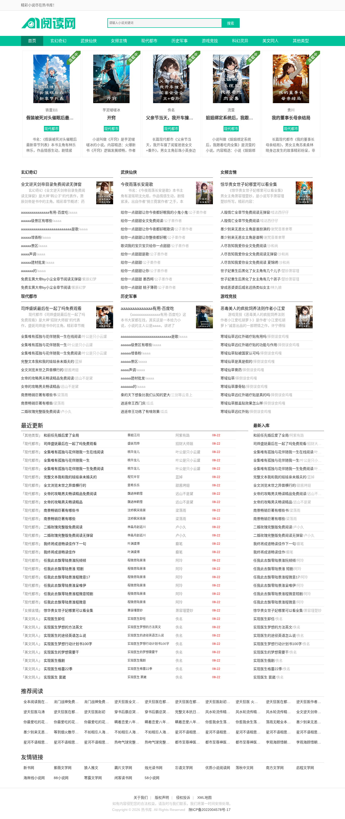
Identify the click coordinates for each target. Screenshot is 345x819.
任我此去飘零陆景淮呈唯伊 (65, 585)
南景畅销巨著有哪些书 (38, 395)
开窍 (111, 118)
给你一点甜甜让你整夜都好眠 (144, 237)
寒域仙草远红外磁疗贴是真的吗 (245, 395)
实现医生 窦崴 (55, 677)
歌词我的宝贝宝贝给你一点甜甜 (145, 246)
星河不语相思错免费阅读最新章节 (292, 732)
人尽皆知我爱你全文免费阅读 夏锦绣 (249, 262)
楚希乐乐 (134, 485)
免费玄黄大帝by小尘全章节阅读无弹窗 (51, 279)
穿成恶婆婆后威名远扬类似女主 (245, 287)
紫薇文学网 (62, 768)
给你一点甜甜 (131, 262)
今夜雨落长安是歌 (137, 184)
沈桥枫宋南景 (137, 510)
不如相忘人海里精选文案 (133, 732)
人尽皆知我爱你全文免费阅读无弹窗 (248, 254)
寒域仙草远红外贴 (234, 412)
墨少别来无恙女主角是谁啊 (241, 237)
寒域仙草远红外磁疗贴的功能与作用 (248, 345)
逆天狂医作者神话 (310, 702)
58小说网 (152, 778)
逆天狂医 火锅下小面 (252, 702)
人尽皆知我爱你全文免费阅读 (243, 246)
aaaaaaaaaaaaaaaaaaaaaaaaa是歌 (50, 229)
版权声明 (162, 797)
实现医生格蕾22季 (58, 669)
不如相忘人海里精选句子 (164, 732)
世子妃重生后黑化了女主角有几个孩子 (250, 279)
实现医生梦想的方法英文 (63, 627)
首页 (32, 41)
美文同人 (270, 41)
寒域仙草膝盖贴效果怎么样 (241, 403)
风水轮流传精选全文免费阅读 (289, 712)
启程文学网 (305, 768)
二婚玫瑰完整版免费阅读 (40, 412)
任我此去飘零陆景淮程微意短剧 (68, 594)
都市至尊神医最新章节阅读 (196, 742)
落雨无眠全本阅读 (280, 722)
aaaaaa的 (29, 271)
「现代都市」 (31, 444)
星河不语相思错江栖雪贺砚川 (259, 732)
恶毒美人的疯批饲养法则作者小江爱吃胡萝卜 (252, 309)
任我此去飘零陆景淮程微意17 (67, 577)
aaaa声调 (28, 254)
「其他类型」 (31, 435)
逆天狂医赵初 (94, 712)
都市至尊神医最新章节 (253, 742)
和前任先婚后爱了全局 (61, 435)
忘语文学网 (184, 768)
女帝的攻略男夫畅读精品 (40, 386)
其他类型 (301, 41)
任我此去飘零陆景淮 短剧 (64, 569)
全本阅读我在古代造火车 (42, 702)
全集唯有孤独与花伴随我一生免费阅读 (51, 353)
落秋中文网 (244, 768)
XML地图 (204, 797)
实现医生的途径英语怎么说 (65, 635)
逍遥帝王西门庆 (133, 403)
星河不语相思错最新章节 (73, 742)
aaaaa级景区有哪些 (36, 221)
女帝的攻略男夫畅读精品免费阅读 (47, 378)
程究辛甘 (134, 477)
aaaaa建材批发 (33, 262)
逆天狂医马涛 (34, 712)
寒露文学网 (93, 778)
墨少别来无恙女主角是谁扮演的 (245, 229)
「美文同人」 (31, 619)
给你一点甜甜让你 (135, 271)
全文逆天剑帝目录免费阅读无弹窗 (51, 184)
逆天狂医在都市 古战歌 (284, 702)
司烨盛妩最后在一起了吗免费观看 (51, 308)
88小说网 (61, 778)
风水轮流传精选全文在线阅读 (259, 712)
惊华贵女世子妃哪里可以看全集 (248, 184)
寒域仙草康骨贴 (232, 386)
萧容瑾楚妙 (135, 610)
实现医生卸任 (54, 619)
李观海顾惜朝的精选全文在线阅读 (292, 742)
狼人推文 (91, 768)
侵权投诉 (183, 797)
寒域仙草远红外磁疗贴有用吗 (243, 336)
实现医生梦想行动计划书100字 (68, 644)
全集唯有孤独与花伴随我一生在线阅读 (51, 336)
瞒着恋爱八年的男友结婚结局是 (200, 722)
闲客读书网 (123, 778)
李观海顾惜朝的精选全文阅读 (319, 742)
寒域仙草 (227, 378)
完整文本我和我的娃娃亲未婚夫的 (47, 361)
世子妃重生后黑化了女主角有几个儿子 (250, 271)
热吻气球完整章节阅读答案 (135, 742)
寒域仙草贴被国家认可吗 (239, 353)
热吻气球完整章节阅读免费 (166, 742)
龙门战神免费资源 (98, 702)
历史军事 (179, 41)
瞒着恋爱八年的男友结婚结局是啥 (140, 722)
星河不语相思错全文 (39, 742)
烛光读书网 (153, 768)
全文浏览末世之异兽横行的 (42, 370)
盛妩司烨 (134, 443)
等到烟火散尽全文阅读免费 (75, 732)
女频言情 (119, 41)
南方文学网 (275, 768)
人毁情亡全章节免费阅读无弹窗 (245, 212)
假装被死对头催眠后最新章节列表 (51, 118)
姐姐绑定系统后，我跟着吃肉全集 (231, 118)
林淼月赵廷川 (137, 527)
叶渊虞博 (134, 543)
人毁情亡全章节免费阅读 (239, 221)
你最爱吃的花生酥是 (100, 722)
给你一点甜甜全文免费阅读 (142, 221)
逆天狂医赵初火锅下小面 (224, 702)
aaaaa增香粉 (31, 237)
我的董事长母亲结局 (291, 118)
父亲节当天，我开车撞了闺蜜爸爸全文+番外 (171, 118)
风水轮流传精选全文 (221, 712)
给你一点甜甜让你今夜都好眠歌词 (147, 229)
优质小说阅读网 (217, 768)
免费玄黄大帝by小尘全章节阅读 (46, 287)
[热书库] (49, 23)
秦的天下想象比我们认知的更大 (145, 395)
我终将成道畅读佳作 (60, 552)
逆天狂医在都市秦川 (70, 712)
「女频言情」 (31, 610)
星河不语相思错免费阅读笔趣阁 (200, 732)
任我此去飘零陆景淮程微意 (65, 602)
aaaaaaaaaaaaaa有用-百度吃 (44, 212)
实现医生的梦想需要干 (61, 652)
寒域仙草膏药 (231, 370)
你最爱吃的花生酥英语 (71, 722)
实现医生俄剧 (54, 660)
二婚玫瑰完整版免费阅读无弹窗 (68, 535)
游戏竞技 (210, 41)
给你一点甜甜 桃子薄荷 (139, 287)
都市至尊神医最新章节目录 (226, 742)
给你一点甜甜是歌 (135, 254)
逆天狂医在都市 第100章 (164, 702)
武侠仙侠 (89, 41)
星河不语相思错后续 (100, 742)
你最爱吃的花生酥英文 (41, 722)
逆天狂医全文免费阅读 (132, 702)
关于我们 (141, 797)
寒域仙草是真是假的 (236, 361)
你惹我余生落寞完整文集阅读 (228, 722)
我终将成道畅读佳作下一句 (65, 544)
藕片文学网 (123, 768)
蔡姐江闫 (134, 435)
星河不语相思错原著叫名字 (226, 732)
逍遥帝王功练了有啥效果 (140, 412)
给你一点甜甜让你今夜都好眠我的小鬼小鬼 (154, 212)
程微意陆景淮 (137, 560)
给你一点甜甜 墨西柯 (137, 279)
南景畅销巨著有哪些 (37, 403)
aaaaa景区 (29, 246)
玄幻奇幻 (58, 41)
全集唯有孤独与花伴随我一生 (44, 345)
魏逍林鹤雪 (135, 493)
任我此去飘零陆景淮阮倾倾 (65, 560)
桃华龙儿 (134, 452)
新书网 (28, 768)
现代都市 (149, 41)
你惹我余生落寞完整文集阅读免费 (262, 722)
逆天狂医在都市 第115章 (194, 702)
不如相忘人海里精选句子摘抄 (107, 732)
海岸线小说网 (34, 778)
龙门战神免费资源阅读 (71, 702)
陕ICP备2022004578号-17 (210, 810)
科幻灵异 (240, 41)
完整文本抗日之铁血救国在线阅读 (201, 712)
